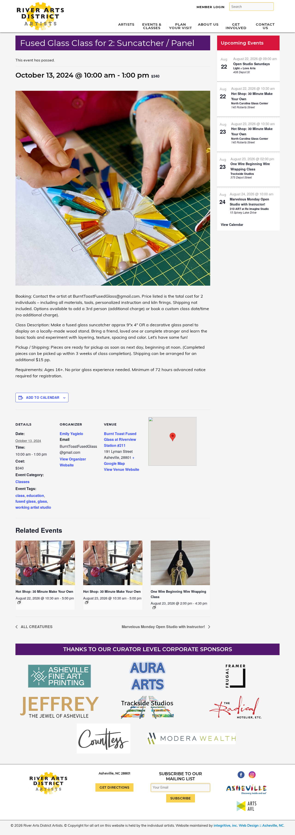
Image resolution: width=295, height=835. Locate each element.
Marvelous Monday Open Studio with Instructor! (164, 626)
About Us (208, 24)
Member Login (211, 7)
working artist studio (33, 507)
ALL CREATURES (36, 626)
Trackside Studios (242, 174)
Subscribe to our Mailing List (180, 776)
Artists (126, 24)
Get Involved (236, 26)
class (20, 495)
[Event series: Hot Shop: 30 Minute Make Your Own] (19, 602)
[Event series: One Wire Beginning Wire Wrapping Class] (154, 607)
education (35, 495)
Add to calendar (42, 397)
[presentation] (45, 563)
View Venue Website (121, 469)
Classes (22, 481)
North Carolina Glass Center (249, 103)
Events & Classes (152, 26)
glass (42, 501)
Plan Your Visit (180, 26)
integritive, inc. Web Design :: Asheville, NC (249, 825)
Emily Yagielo (71, 433)
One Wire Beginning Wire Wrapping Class (250, 166)
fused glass (25, 501)
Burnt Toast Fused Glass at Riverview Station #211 (120, 439)
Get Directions (114, 787)
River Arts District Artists (39, 4)
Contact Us (265, 26)
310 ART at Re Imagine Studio (249, 209)
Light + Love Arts (244, 68)
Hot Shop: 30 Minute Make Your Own (44, 591)
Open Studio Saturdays (251, 63)
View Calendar (232, 224)
